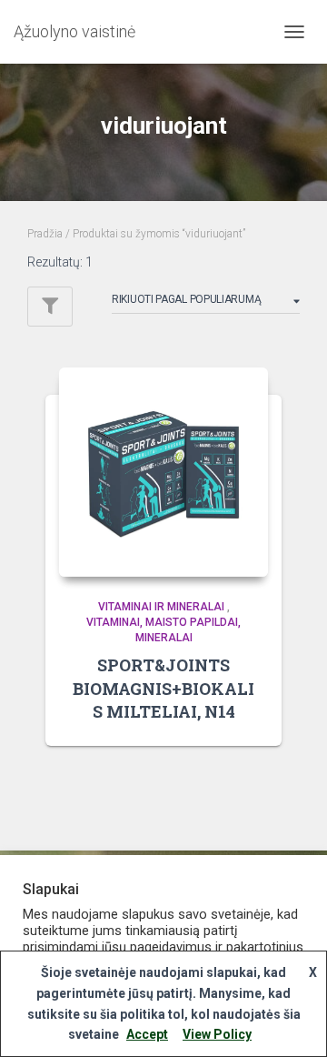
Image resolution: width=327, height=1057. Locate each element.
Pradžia (45, 233)
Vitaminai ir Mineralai (161, 606)
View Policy (217, 1034)
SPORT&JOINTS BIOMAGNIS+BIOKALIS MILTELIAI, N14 (163, 687)
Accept (147, 1034)
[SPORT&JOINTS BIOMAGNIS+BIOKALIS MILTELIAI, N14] (163, 472)
